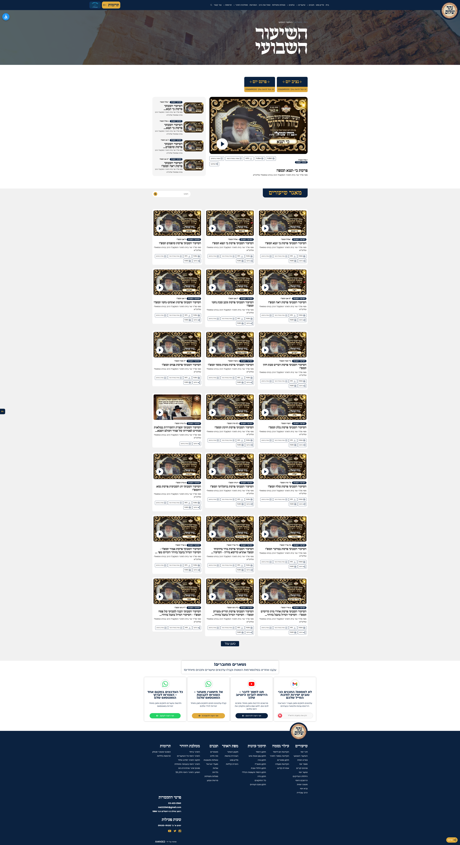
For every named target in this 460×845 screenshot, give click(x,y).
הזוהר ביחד (194, 752)
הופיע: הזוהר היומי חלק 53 (188, 772)
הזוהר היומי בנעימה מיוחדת (187, 764)
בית (327, 5)
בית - (305, 22)
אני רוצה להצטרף (210, 715)
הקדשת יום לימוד (281, 752)
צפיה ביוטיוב (215, 158)
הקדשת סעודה (282, 764)
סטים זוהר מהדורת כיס (189, 768)
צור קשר (217, 5)
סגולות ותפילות (278, 5)
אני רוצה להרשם (253, 715)
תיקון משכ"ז (260, 764)
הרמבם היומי (301, 780)
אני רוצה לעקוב (167, 715)
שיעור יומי (303, 772)
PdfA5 (269, 158)
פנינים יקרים (302, 768)
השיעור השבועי (301, 756)
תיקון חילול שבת (258, 768)
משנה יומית (302, 784)
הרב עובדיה (302, 792)
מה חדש (214, 756)
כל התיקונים (260, 780)
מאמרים (214, 752)
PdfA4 (258, 158)
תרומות (113, 5)
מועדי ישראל (212, 764)
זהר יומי (304, 752)
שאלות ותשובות (211, 760)
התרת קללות (232, 764)
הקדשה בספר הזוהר (279, 756)
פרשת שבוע (212, 780)
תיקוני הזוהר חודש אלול (189, 760)
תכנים (311, 5)
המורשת (253, 5)
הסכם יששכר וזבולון (161, 752)
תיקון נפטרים (283, 760)
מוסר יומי (303, 764)
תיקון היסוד (261, 752)
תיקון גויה (262, 760)
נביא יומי (304, 788)
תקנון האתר (232, 752)
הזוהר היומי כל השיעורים (188, 756)
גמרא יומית (302, 760)
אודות (215, 768)
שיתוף (450, 840)
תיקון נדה (261, 776)
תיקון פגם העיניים (258, 784)
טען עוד (230, 644)
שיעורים (301, 5)
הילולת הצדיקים (300, 776)
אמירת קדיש (283, 768)
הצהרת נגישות (231, 756)
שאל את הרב (264, 5)
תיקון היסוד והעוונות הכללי (254, 772)
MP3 (247, 158)
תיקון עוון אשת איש (257, 756)
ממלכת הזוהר (241, 5)
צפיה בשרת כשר (233, 158)
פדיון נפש (320, 5)
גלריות (215, 772)
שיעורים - (297, 22)
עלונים (291, 5)
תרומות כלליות (164, 756)
